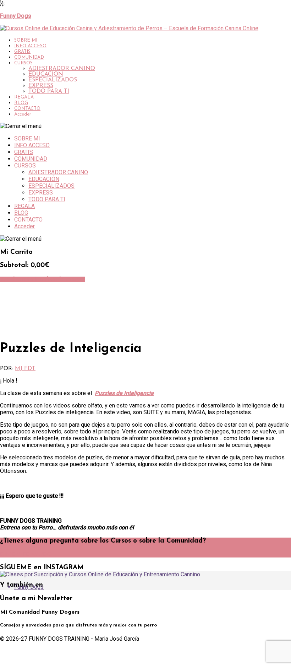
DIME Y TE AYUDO (26, 554)
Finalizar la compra (60, 279)
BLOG (21, 103)
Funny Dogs (29, 586)
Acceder (22, 114)
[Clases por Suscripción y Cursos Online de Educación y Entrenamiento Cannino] (100, 574)
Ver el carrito (17, 279)
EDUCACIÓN (45, 74)
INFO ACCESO (30, 46)
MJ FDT (25, 369)
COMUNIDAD (29, 57)
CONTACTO (27, 108)
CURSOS (23, 63)
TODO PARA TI (48, 91)
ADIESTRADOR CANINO (61, 68)
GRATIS (22, 51)
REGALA (24, 97)
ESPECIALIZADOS (52, 80)
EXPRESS (40, 86)
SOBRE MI (25, 40)
